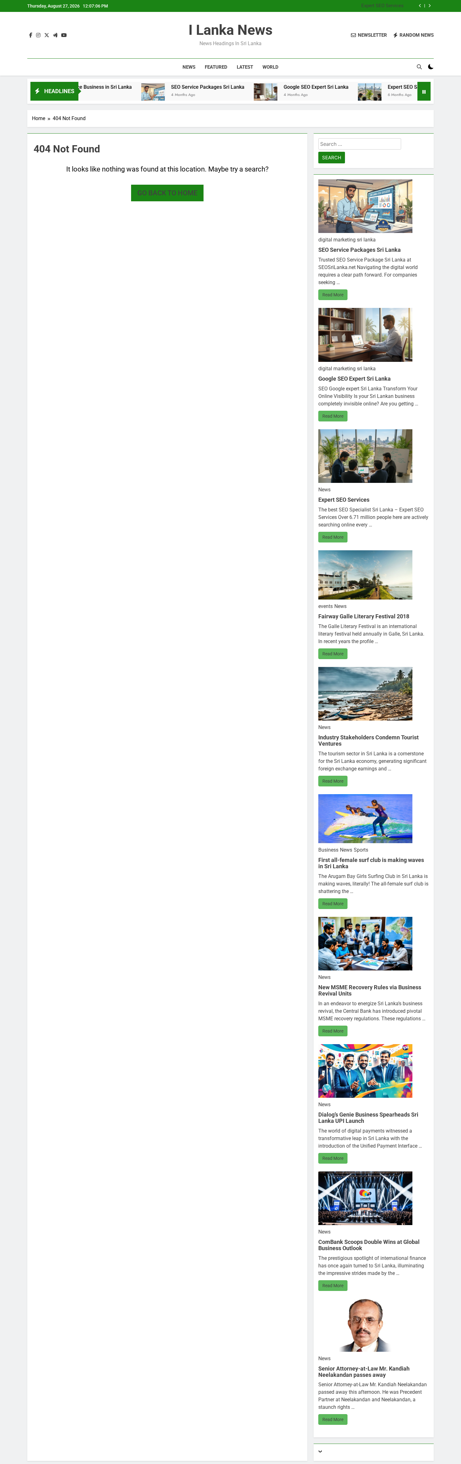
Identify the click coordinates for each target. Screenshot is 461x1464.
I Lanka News (230, 30)
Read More (332, 294)
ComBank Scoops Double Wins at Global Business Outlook (369, 1245)
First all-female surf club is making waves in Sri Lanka (371, 863)
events (325, 606)
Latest (245, 67)
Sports (361, 850)
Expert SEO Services (382, 5)
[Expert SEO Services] (320, 95)
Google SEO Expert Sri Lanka (267, 87)
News (189, 67)
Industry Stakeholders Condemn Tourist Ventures (368, 740)
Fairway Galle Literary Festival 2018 (363, 616)
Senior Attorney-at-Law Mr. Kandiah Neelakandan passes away (364, 1371)
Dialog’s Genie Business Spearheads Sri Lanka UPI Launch (368, 1117)
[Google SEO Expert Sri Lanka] (216, 95)
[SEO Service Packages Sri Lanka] (104, 95)
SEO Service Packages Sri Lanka (158, 87)
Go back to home (167, 193)
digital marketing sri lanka (347, 240)
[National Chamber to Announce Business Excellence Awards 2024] (405, 95)
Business (328, 850)
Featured (216, 67)
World (270, 67)
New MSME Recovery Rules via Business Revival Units (369, 990)
